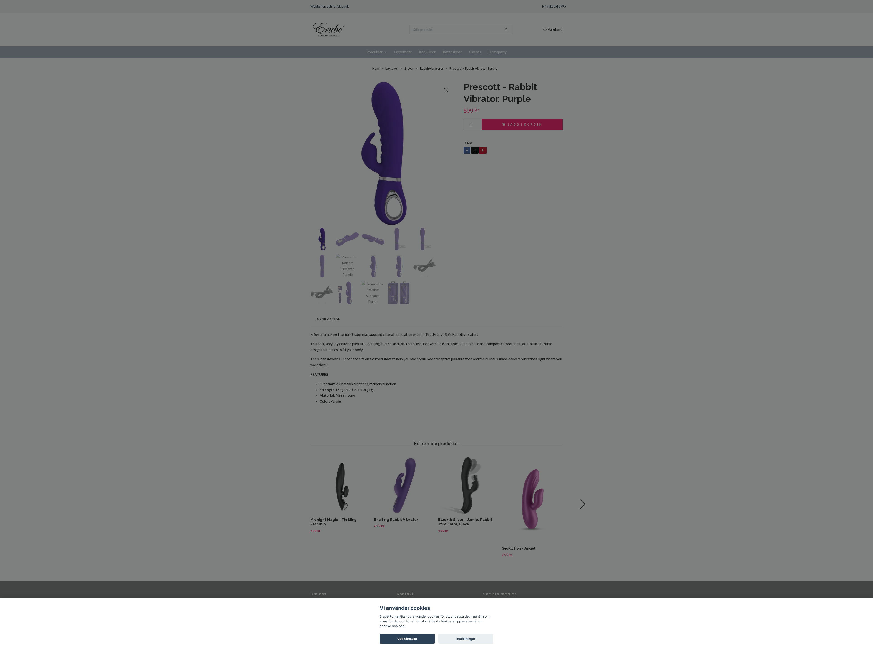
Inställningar (465, 639)
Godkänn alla (407, 639)
